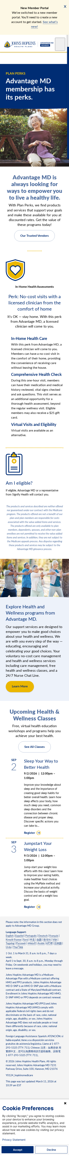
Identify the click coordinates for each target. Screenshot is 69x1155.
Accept (17, 1149)
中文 (32, 940)
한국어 (47, 940)
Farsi (25, 940)
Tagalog (10, 943)
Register (29, 832)
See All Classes (34, 746)
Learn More (20, 686)
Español (19, 936)
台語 (39, 940)
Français (53, 936)
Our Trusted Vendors (34, 235)
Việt (55, 940)
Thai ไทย (18, 947)
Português (31, 936)
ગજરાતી (31, 943)
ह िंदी (49, 943)
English (9, 936)
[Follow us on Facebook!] (8, 1095)
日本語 (58, 943)
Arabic (41, 943)
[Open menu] (60, 44)
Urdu (8, 947)
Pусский (21, 943)
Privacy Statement (13, 1139)
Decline (51, 1149)
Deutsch (43, 936)
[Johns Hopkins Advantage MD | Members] (29, 44)
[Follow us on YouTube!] (15, 1095)
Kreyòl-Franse (13, 940)
